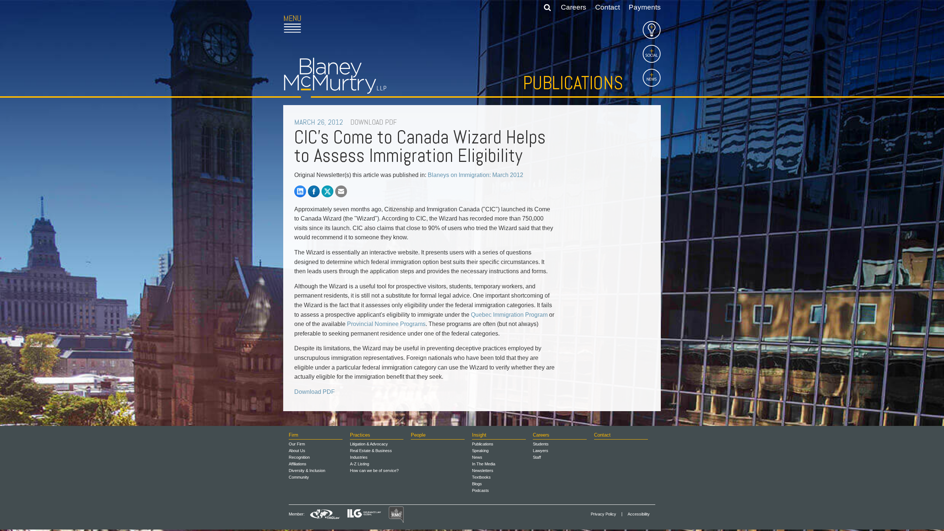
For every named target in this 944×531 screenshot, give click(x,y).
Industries (359, 457)
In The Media (483, 464)
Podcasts (480, 490)
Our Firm (297, 444)
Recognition (299, 457)
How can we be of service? (374, 470)
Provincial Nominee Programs (386, 324)
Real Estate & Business (371, 450)
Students (541, 444)
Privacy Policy (603, 514)
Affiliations (297, 464)
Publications (573, 83)
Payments (645, 7)
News (477, 457)
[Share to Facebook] (314, 191)
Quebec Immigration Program (509, 315)
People (418, 435)
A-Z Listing (359, 464)
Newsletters (482, 470)
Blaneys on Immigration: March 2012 (475, 175)
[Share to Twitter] (327, 191)
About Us (297, 450)
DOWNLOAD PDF (373, 122)
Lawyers (540, 450)
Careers (573, 7)
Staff (537, 457)
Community (299, 477)
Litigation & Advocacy (369, 444)
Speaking (480, 450)
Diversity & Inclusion (307, 470)
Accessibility (639, 514)
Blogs (477, 484)
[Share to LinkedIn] (300, 191)
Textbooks (481, 477)
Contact (607, 7)
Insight (479, 435)
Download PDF (314, 392)
